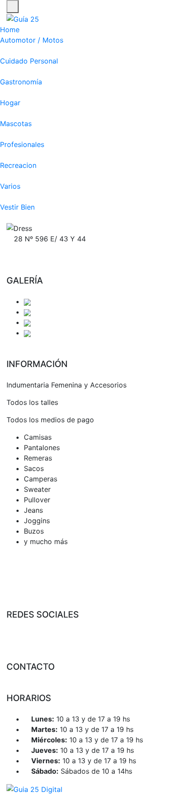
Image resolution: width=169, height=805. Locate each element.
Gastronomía (21, 81)
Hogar (10, 102)
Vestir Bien (17, 207)
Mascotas (16, 123)
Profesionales (22, 144)
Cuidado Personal (29, 61)
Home (10, 29)
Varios (10, 186)
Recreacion (18, 165)
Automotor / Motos (31, 40)
